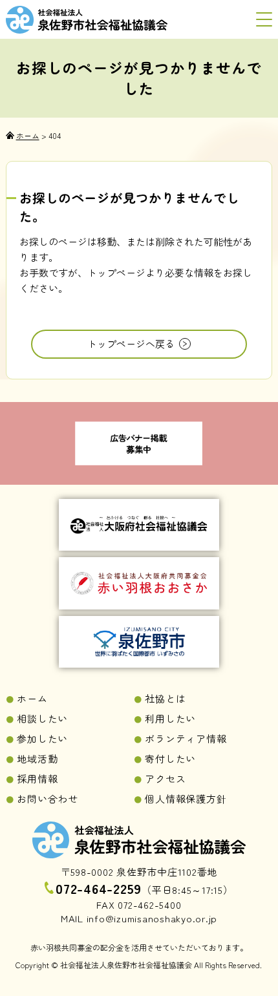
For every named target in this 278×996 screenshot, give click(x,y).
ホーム (32, 698)
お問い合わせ (47, 798)
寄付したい (170, 758)
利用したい (170, 718)
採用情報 (37, 778)
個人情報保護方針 (185, 798)
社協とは (165, 698)
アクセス (165, 778)
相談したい (42, 718)
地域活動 (37, 758)
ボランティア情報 (185, 738)
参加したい (42, 738)
